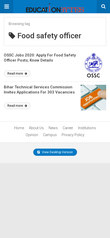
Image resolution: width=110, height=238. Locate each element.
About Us (36, 128)
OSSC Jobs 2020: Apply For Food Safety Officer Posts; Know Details (40, 58)
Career (68, 128)
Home (19, 128)
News (53, 128)
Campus (50, 135)
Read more (15, 73)
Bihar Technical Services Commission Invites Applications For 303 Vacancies (39, 89)
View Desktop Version (57, 152)
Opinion (32, 135)
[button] (6, 6)
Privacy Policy (73, 135)
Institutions (87, 128)
